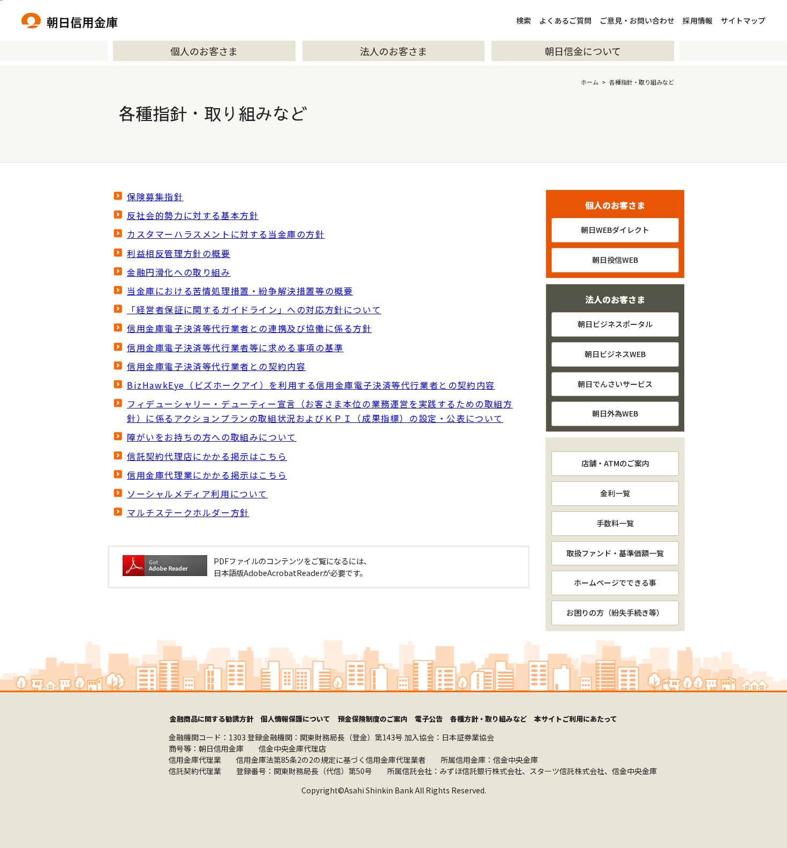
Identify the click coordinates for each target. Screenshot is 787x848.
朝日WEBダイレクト (615, 229)
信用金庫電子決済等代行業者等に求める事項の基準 (235, 347)
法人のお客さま (393, 51)
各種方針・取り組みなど (488, 719)
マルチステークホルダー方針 (188, 512)
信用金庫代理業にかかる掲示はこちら (207, 474)
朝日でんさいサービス (615, 383)
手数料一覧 (615, 523)
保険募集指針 (155, 196)
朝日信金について (582, 51)
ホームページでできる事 (615, 582)
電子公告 (429, 719)
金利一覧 (615, 493)
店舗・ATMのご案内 (615, 463)
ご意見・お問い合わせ (637, 20)
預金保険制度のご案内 (372, 719)
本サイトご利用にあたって (575, 719)
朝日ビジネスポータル (615, 324)
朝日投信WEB (615, 259)
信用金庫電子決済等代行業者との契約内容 (216, 366)
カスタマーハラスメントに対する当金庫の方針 (226, 234)
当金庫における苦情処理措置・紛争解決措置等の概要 (240, 290)
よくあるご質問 (565, 20)
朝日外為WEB (615, 413)
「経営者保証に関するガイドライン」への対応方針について (254, 309)
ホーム (590, 82)
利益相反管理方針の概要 (179, 253)
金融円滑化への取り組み (179, 272)
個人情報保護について (295, 719)
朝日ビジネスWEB (615, 354)
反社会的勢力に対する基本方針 (193, 215)
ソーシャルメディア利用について (197, 493)
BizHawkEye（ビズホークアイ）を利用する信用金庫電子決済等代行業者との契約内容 (311, 384)
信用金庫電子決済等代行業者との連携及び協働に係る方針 (249, 328)
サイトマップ (743, 20)
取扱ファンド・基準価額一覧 (615, 553)
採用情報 (698, 20)
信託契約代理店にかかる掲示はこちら (207, 456)
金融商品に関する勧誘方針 (211, 719)
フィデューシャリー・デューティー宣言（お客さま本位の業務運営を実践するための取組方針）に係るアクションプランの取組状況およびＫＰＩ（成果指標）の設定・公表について (320, 411)
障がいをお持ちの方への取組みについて (212, 436)
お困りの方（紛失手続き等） (615, 612)
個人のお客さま (204, 51)
